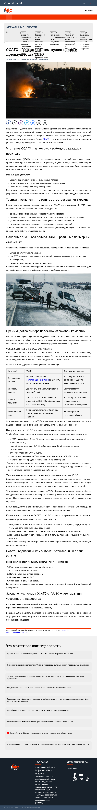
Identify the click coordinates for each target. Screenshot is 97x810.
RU (90, 3)
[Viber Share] (20, 122)
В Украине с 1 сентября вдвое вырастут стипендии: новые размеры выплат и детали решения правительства (41, 45)
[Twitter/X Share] (14, 122)
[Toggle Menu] (9, 17)
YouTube (65, 630)
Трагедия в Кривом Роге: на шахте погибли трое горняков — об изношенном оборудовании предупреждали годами (26, 43)
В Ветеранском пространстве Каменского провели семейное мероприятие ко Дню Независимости (48, 744)
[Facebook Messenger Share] (32, 122)
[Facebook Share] (8, 122)
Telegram (26, 632)
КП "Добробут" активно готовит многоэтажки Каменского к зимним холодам (39, 688)
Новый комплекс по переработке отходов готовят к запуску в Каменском (37, 710)
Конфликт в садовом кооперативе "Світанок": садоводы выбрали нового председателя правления (48, 665)
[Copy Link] (45, 122)
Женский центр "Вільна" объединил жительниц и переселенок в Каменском (40, 733)
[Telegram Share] (26, 122)
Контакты (73, 768)
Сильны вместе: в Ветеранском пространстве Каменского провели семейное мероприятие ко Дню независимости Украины (48, 700)
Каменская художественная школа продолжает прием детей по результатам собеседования (71, 42)
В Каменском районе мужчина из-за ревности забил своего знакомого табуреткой (86, 41)
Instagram (18, 632)
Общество (25, 59)
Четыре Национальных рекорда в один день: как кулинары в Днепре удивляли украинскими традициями (45, 677)
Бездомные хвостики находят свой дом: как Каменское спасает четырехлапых (40, 722)
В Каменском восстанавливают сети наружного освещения (56, 38)
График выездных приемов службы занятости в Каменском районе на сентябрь (40, 654)
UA (84, 3)
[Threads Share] (39, 122)
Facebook (10, 632)
